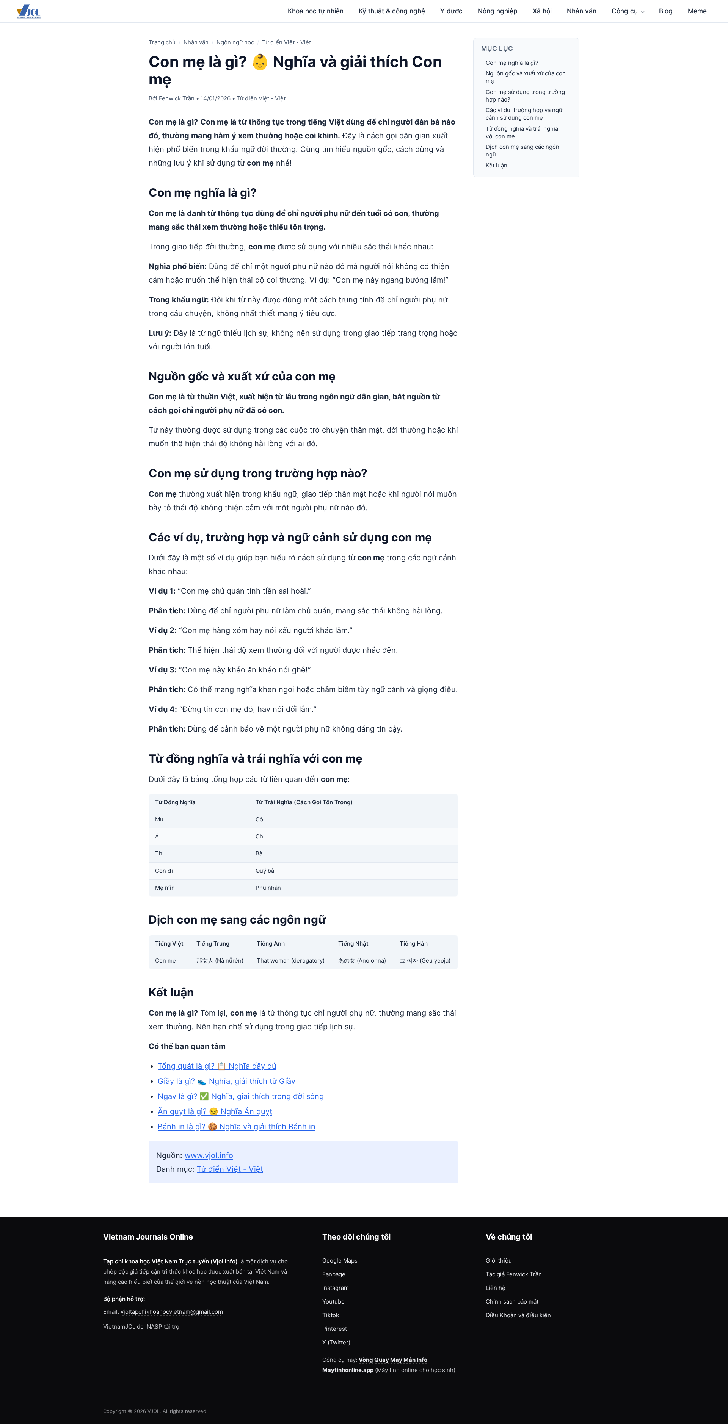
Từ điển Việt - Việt (286, 42)
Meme (697, 11)
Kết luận (496, 165)
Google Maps (340, 1260)
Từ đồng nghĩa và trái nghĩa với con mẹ (522, 132)
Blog (666, 11)
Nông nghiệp (498, 11)
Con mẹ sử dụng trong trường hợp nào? (525, 95)
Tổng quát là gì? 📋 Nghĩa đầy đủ (217, 1066)
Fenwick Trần (177, 98)
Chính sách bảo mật (512, 1301)
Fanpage (333, 1274)
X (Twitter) (336, 1342)
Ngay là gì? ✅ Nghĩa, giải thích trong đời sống (241, 1096)
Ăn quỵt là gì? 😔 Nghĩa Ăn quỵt (215, 1111)
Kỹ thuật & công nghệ (392, 11)
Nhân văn (581, 11)
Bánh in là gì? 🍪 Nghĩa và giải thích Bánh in (236, 1126)
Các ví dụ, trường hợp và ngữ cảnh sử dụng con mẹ (524, 113)
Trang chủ (162, 42)
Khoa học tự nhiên (316, 11)
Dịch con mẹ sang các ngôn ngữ (522, 150)
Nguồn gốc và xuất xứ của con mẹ (526, 77)
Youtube (333, 1301)
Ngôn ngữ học (235, 42)
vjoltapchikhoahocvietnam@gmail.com (172, 1311)
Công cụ (625, 11)
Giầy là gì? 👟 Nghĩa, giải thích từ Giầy (226, 1081)
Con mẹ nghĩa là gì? (512, 62)
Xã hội (542, 11)
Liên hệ (495, 1287)
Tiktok (330, 1315)
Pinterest (334, 1328)
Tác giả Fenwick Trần (514, 1274)
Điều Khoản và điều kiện (518, 1315)
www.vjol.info (209, 1155)
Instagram (335, 1287)
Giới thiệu (499, 1260)
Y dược (451, 11)
